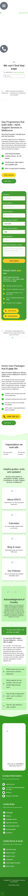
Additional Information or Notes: (12, 245)
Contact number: (8, 211)
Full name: (6, 194)
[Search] (5, 76)
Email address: (8, 203)
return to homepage (18, 72)
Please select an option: (11, 220)
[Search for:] (14, 76)
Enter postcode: (8, 236)
